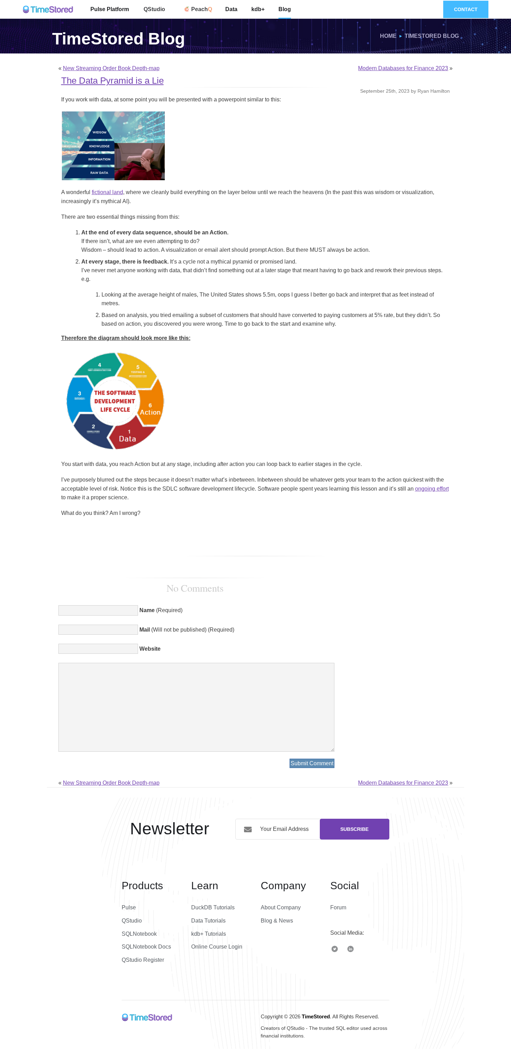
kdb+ (258, 9)
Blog (284, 9)
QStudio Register (143, 960)
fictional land (107, 192)
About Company (281, 907)
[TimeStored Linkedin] (350, 948)
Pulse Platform (109, 9)
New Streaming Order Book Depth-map (111, 68)
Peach (198, 9)
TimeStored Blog (432, 36)
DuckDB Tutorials (213, 907)
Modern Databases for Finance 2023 (403, 68)
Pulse (129, 907)
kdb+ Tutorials (208, 934)
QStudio (154, 9)
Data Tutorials (208, 921)
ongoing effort (432, 489)
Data (231, 9)
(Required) (160, 610)
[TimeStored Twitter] (334, 948)
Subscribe (354, 829)
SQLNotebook (139, 934)
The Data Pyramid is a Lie (112, 80)
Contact (466, 9)
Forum (338, 907)
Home (388, 36)
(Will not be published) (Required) (186, 630)
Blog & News (277, 921)
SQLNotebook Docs (146, 947)
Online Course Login (216, 947)
